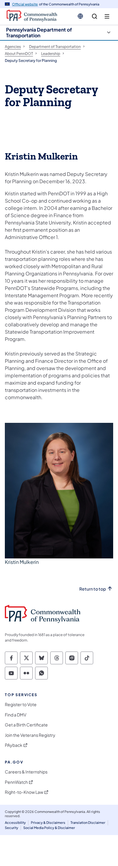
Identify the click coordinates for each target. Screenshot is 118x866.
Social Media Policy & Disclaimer (49, 828)
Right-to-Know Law (24, 792)
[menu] (107, 16)
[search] (94, 16)
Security (11, 828)
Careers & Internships (26, 771)
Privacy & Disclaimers (48, 822)
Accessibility (15, 822)
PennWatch (16, 782)
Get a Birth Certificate (26, 724)
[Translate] (80, 16)
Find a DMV (15, 714)
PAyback (13, 745)
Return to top (92, 588)
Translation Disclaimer (87, 822)
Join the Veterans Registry (30, 735)
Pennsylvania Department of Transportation (39, 32)
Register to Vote (21, 704)
